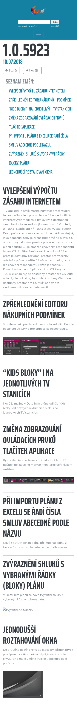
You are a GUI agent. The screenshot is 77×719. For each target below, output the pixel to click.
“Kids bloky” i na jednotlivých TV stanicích (40, 109)
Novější (33, 70)
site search (22, 26)
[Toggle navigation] (38, 34)
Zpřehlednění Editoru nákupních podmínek (40, 100)
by (32, 26)
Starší (12, 70)
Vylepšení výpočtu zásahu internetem (37, 91)
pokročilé (55, 26)
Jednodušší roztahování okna (31, 172)
